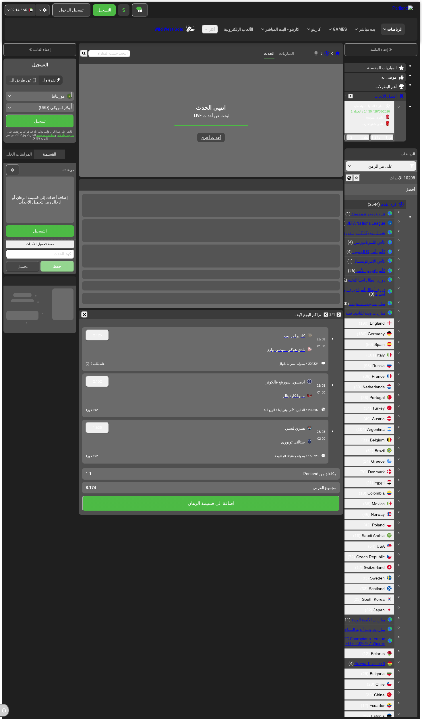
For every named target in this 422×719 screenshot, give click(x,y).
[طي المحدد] (356, 178)
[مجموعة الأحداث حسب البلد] (349, 178)
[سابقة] (350, 96)
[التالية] (324, 183)
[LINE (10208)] (337, 53)
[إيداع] (123, 10)
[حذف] (84, 183)
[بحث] (84, 53)
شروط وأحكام (65, 147)
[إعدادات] (43, 10)
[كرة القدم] (326, 53)
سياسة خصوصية (45, 147)
